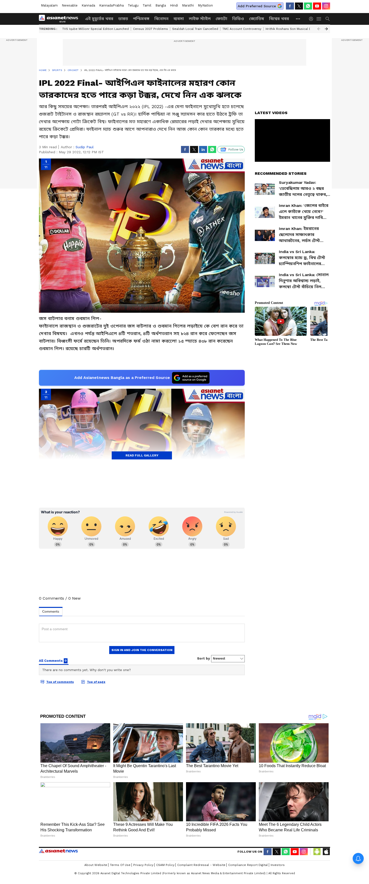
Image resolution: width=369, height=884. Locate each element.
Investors (278, 865)
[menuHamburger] (319, 19)
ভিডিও (238, 18)
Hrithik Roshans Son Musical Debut (292, 29)
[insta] (326, 6)
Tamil (147, 5)
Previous (319, 29)
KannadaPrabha (111, 5)
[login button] (312, 19)
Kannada (88, 5)
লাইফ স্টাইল (200, 18)
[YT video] (317, 6)
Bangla (160, 5)
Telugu (133, 5)
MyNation (205, 5)
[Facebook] (290, 6)
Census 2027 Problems (150, 29)
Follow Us (235, 149)
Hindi (174, 5)
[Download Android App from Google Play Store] (317, 851)
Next (326, 29)
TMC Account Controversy (241, 29)
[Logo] (60, 19)
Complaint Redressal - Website (201, 865)
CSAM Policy (165, 865)
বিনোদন (161, 18)
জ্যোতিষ (256, 18)
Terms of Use (120, 865)
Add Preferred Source (257, 6)
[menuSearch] (328, 19)
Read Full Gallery (142, 455)
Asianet (58, 851)
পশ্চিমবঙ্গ (141, 18)
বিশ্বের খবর (279, 18)
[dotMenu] (298, 19)
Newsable (70, 5)
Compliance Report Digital (248, 865)
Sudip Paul (85, 147)
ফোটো (221, 18)
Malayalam (49, 5)
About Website (95, 865)
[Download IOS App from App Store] (326, 851)
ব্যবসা (178, 18)
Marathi (188, 5)
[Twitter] (299, 6)
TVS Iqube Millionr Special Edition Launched (95, 29)
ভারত (123, 18)
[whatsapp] (308, 6)
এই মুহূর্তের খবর (99, 18)
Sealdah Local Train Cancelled (195, 29)
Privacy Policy (143, 865)
